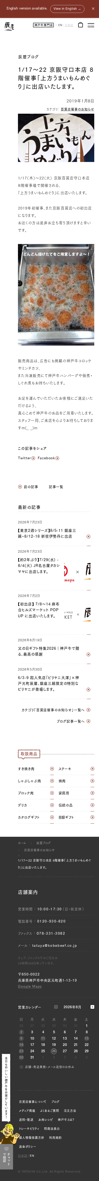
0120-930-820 (51, 921)
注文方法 (70, 1110)
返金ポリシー (27, 1146)
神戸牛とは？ (66, 1119)
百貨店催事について (33, 1101)
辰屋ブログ (28, 57)
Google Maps (30, 986)
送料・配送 (26, 1119)
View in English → (67, 9)
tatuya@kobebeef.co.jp (54, 945)
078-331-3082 (51, 933)
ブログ (55, 1101)
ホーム (22, 842)
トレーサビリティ (29, 1128)
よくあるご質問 (49, 1110)
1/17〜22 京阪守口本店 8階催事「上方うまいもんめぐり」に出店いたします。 (54, 864)
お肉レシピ (45, 1119)
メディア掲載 (27, 1110)
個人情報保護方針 (31, 1137)
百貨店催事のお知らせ (77, 109)
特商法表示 (52, 1128)
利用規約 (55, 1137)
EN (60, 25)
